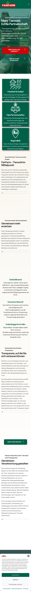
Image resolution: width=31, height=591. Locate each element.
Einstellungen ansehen (15, 584)
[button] (28, 556)
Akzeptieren (15, 575)
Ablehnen (15, 580)
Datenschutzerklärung (17, 588)
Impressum (26, 588)
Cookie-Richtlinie (6, 588)
